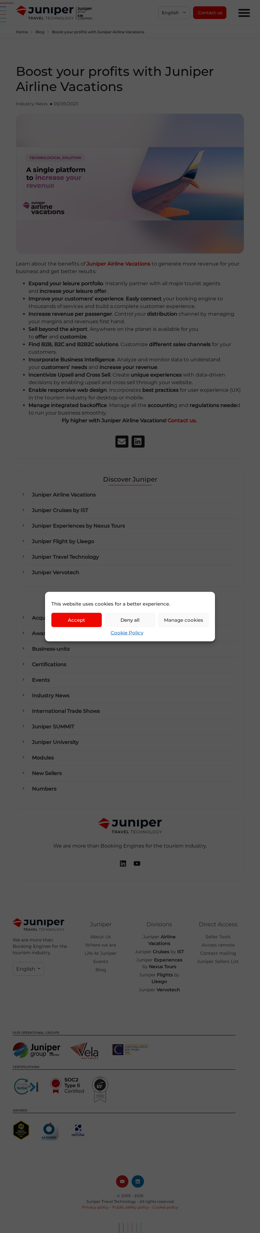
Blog (40, 32)
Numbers (44, 789)
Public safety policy (130, 1207)
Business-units (51, 649)
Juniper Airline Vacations (64, 495)
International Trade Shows (66, 711)
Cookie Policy (127, 633)
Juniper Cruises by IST (60, 510)
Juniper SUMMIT (53, 727)
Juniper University (55, 742)
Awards (42, 633)
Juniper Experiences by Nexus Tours (78, 526)
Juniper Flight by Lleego (63, 541)
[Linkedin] (138, 1181)
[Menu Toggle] (244, 12)
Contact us (182, 420)
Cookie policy (165, 1207)
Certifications (49, 664)
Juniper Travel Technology (65, 557)
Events (41, 680)
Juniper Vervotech (55, 572)
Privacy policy (95, 1207)
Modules (43, 758)
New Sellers (47, 773)
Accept (76, 620)
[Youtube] (122, 1181)
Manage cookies (183, 620)
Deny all (130, 620)
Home (22, 32)
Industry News (32, 104)
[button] (174, 12)
